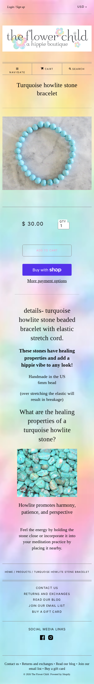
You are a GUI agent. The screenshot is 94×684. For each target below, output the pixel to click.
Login (10, 7)
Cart (48, 68)
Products (23, 571)
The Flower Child (40, 674)
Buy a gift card (47, 611)
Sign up (20, 7)
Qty (63, 221)
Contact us (47, 588)
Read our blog (47, 599)
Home (9, 571)
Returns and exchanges (47, 594)
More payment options (47, 280)
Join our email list (47, 605)
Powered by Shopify (60, 674)
